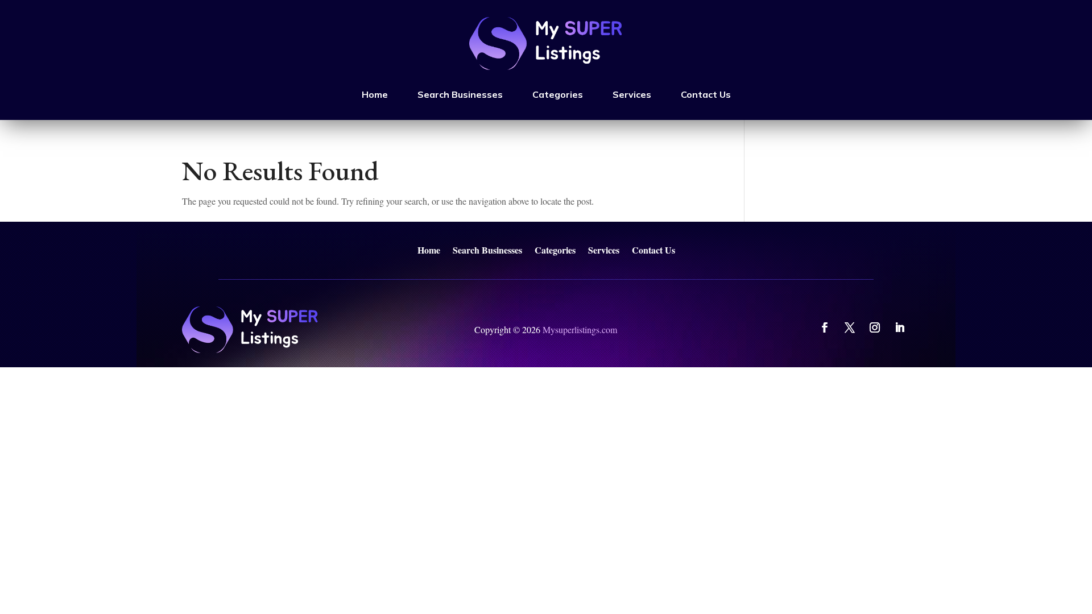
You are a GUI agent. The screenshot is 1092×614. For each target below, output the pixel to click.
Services (632, 94)
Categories (557, 94)
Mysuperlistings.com (580, 329)
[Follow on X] (849, 327)
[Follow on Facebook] (824, 327)
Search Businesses (460, 94)
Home (375, 94)
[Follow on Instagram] (874, 327)
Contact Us (706, 94)
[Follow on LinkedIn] (900, 327)
